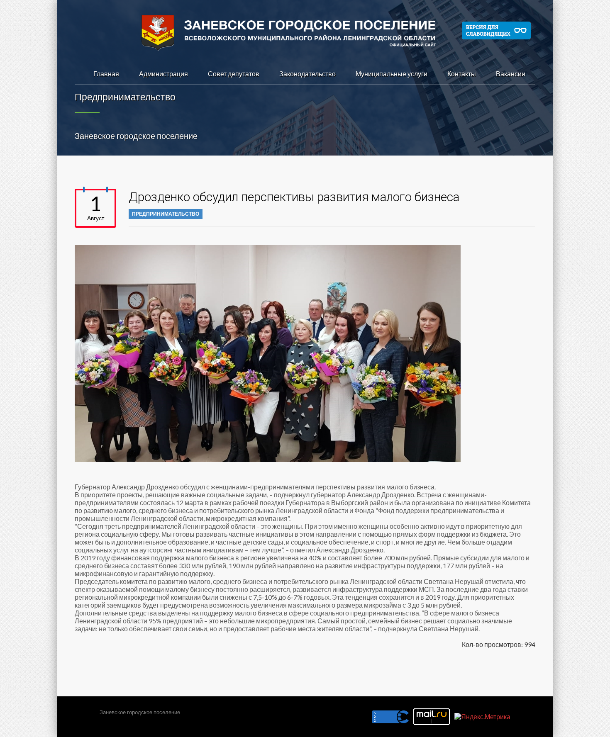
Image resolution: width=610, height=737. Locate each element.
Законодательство (307, 74)
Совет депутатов (233, 74)
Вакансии (510, 74)
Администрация (163, 74)
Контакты (461, 74)
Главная (106, 74)
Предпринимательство (165, 214)
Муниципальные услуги (391, 74)
